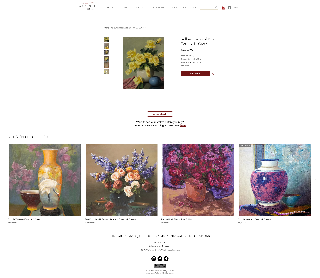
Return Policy (151, 270)
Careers (171, 270)
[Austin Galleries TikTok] (166, 258)
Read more (185, 65)
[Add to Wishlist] (213, 73)
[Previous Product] (4, 180)
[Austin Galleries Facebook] (160, 258)
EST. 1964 (90, 9)
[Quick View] (45, 180)
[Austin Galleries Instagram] (153, 258)
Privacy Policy (162, 270)
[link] (223, 7)
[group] (160, 184)
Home (106, 28)
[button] (160, 114)
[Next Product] (316, 180)
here (178, 249)
